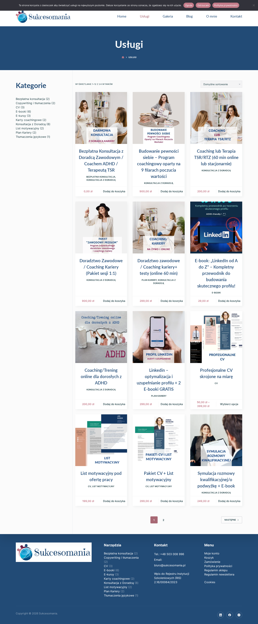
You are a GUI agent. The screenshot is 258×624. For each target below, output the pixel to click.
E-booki (216, 292)
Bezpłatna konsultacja (100, 176)
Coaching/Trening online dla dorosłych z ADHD (101, 376)
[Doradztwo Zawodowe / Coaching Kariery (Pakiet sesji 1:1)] (101, 227)
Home (121, 16)
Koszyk (209, 557)
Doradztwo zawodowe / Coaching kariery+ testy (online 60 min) (158, 267)
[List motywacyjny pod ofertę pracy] (101, 440)
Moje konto (211, 553)
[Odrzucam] (253, 5)
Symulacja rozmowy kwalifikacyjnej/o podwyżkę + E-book (216, 480)
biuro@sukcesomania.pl (170, 565)
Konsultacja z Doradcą (101, 180)
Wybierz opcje (229, 404)
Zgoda (188, 5)
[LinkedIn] (220, 615)
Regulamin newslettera (219, 574)
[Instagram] (239, 615)
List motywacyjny (103, 486)
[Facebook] (229, 615)
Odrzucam (203, 5)
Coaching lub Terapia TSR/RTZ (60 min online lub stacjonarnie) (216, 157)
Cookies (209, 582)
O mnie (211, 16)
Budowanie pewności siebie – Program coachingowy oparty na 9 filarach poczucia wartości (158, 164)
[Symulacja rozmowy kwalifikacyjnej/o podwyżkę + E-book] (216, 440)
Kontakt (236, 16)
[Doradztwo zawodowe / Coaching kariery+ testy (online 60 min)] (159, 227)
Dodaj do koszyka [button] (114, 191)
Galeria (168, 16)
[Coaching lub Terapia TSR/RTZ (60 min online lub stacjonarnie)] (216, 118)
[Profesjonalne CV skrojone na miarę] (216, 337)
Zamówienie (212, 562)
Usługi (144, 16)
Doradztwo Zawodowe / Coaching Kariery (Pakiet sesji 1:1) (101, 267)
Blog (189, 16)
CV (216, 383)
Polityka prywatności (218, 566)
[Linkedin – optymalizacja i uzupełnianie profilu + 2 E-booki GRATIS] (159, 337)
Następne (230, 519)
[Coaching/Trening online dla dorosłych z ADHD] (101, 337)
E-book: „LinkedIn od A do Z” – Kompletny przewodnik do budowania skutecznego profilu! (216, 273)
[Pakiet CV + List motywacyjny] (159, 440)
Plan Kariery (149, 280)
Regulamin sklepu (215, 570)
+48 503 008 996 (172, 554)
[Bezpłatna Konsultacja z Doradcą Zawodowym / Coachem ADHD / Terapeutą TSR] (101, 118)
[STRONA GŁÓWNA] (123, 57)
